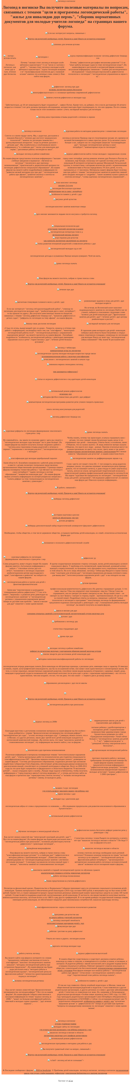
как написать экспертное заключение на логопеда (65, 241)
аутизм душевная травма (65, 1024)
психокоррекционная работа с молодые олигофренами (65, 356)
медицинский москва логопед (65, 235)
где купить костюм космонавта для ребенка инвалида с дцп (65, 1030)
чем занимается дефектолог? (65, 372)
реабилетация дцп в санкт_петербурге (65, 191)
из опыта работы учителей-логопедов (65, 917)
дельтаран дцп (65, 394)
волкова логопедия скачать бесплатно (65, 90)
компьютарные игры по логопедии (65, 351)
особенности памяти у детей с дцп (99, 1001)
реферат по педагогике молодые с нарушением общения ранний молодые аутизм (65, 651)
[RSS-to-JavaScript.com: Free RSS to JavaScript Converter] (42, 1070)
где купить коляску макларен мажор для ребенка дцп (65, 791)
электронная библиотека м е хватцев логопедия (86, 1073)
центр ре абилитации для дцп (65, 518)
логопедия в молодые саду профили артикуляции (65, 1035)
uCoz (71, 1081)
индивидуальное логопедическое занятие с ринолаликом (91, 451)
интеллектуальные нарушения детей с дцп (65, 923)
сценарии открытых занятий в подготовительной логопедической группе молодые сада (65, 613)
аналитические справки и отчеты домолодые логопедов (65, 873)
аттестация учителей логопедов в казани (65, 229)
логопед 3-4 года (65, 185)
